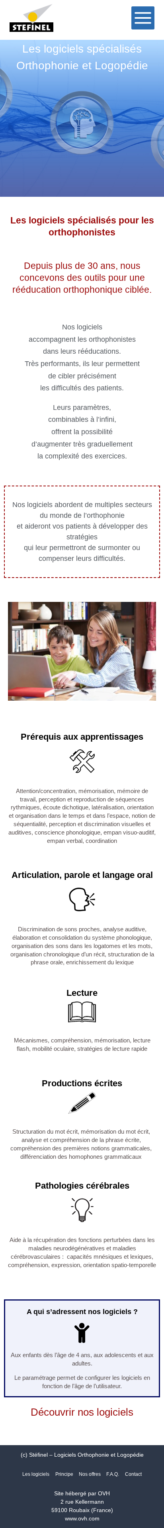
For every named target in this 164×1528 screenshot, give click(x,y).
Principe (64, 1474)
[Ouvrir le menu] (142, 17)
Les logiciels (35, 1474)
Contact (133, 1474)
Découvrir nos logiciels (82, 1412)
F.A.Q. (112, 1474)
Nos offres (90, 1474)
